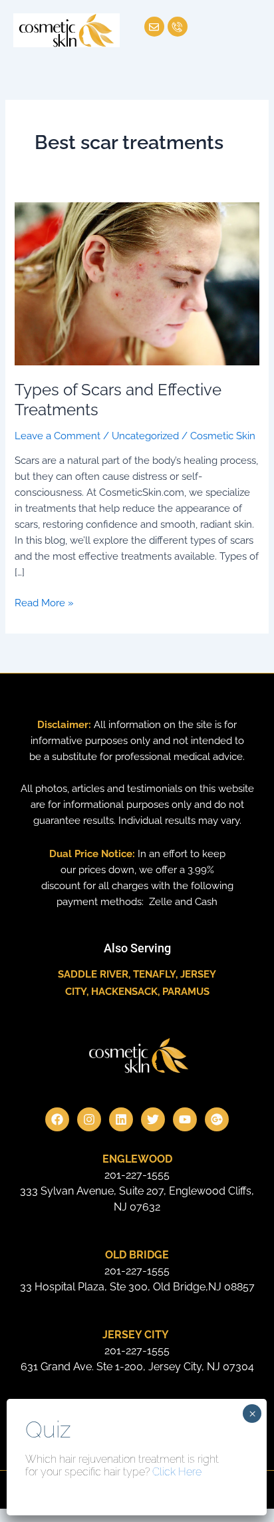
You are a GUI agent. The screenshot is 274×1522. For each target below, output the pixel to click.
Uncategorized (145, 435)
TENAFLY (154, 974)
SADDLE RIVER (93, 974)
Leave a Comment (57, 435)
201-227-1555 (137, 1175)
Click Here (177, 1471)
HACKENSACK (124, 991)
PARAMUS (185, 991)
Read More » (44, 601)
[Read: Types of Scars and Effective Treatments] (137, 282)
